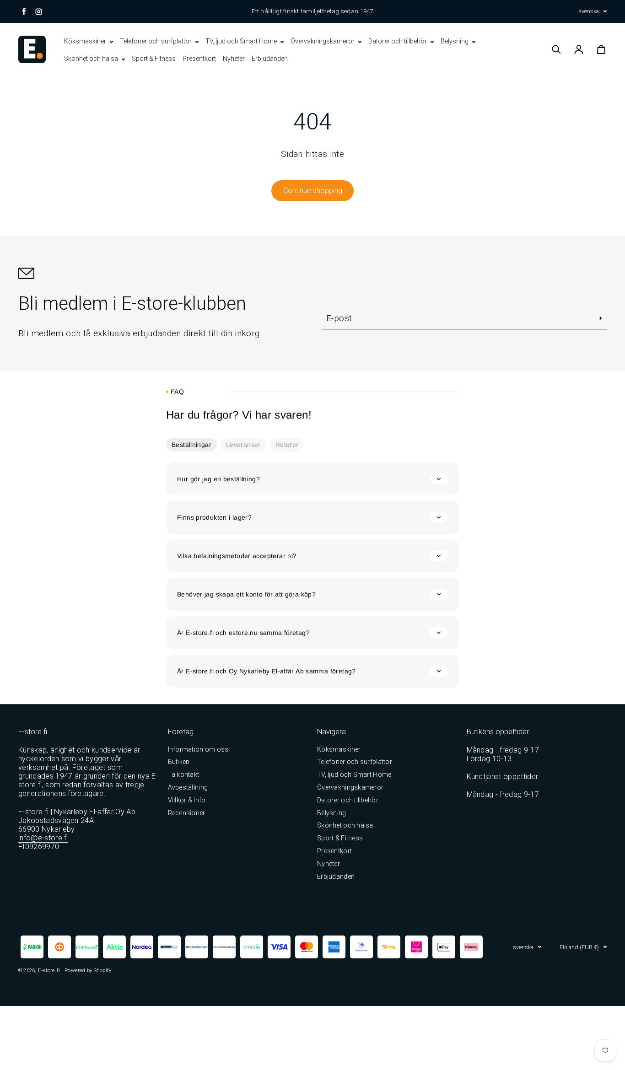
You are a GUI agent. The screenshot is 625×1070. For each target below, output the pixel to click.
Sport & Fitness (154, 58)
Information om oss (198, 749)
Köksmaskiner (86, 41)
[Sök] (556, 49)
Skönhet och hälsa (91, 58)
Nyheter (234, 58)
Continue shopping (312, 190)
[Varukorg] (601, 49)
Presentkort (199, 58)
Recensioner (186, 813)
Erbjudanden (270, 58)
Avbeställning (188, 787)
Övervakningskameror (323, 41)
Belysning (455, 41)
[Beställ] (600, 318)
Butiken (179, 761)
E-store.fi (49, 970)
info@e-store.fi (43, 837)
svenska (588, 11)
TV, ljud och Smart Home (241, 41)
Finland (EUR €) (579, 947)
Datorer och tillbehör (398, 41)
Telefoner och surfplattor (156, 41)
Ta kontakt (183, 774)
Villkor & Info (187, 800)
